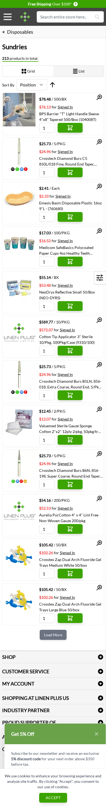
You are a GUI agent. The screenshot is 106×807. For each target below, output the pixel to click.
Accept (53, 797)
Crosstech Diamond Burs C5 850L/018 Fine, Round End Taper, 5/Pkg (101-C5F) (66, 161)
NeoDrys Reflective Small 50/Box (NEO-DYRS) (67, 295)
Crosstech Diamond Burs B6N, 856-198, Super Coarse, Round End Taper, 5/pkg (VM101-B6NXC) (70, 473)
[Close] (96, 734)
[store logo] (25, 16)
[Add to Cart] (70, 128)
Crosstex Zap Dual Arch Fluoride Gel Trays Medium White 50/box (70, 562)
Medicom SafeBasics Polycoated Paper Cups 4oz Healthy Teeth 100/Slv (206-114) (66, 250)
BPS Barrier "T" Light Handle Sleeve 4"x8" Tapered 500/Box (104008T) (69, 116)
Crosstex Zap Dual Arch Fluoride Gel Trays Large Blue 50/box (70, 607)
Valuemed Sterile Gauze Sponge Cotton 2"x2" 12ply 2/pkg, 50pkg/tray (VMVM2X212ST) (70, 428)
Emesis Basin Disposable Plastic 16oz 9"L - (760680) (70, 206)
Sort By (8, 85)
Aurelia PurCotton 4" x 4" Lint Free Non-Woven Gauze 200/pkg (68, 518)
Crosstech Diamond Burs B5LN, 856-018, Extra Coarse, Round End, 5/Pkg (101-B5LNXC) (70, 384)
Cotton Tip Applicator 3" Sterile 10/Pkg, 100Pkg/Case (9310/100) (67, 339)
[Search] (97, 17)
